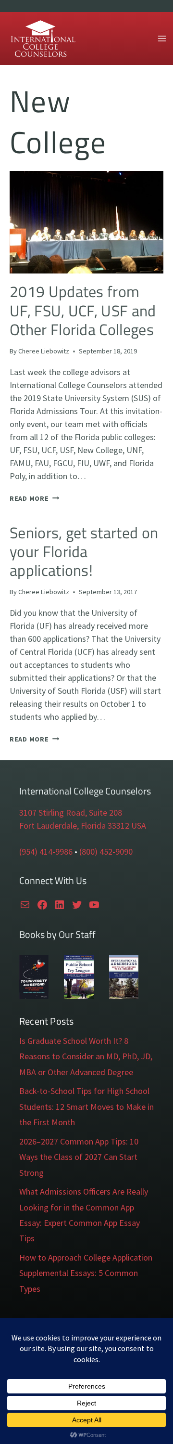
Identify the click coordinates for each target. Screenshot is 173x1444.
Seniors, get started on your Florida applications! (84, 551)
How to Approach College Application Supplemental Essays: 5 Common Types (85, 1273)
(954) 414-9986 (46, 851)
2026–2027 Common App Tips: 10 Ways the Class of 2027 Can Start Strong (78, 1157)
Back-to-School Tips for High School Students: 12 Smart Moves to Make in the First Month (86, 1106)
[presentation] (86, 222)
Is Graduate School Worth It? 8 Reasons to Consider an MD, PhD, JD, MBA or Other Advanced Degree (85, 1056)
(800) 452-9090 (106, 851)
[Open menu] (162, 38)
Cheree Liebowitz (43, 351)
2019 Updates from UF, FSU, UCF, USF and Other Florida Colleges (83, 310)
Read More (34, 498)
